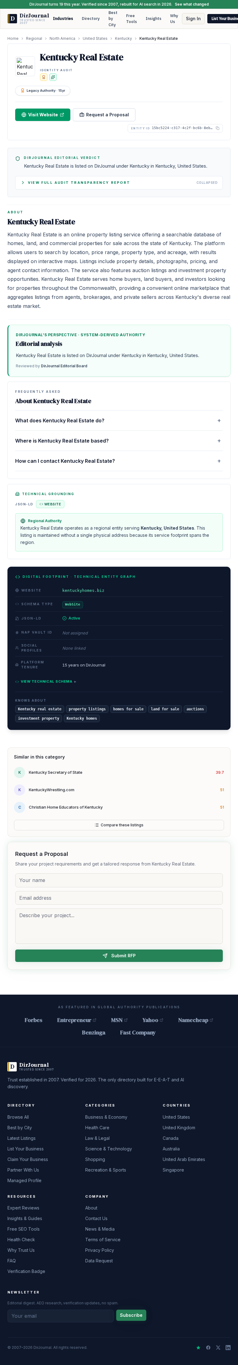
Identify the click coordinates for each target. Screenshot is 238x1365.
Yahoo (150, 1020)
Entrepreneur (74, 1020)
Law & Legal (97, 1138)
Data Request (99, 1260)
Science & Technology (108, 1148)
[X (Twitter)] (218, 1347)
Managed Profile (24, 1180)
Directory (91, 18)
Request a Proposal (107, 114)
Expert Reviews (23, 1207)
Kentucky (123, 38)
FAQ (11, 1260)
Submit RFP (123, 955)
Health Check (21, 1239)
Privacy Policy (99, 1250)
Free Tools (131, 19)
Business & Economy (106, 1117)
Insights (153, 18)
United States (95, 38)
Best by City (112, 18)
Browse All (18, 1117)
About (91, 1207)
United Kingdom (179, 1127)
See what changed (192, 4)
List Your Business (25, 1148)
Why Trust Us (21, 1250)
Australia (171, 1148)
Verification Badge (26, 1271)
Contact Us (96, 1218)
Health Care (97, 1127)
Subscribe (131, 1315)
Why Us (174, 19)
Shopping (95, 1159)
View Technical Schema (48, 681)
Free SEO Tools (23, 1229)
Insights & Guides (24, 1218)
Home (13, 38)
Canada (170, 1138)
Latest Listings (21, 1138)
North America (62, 38)
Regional (34, 38)
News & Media (100, 1229)
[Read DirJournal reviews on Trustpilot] (198, 1347)
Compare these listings (122, 825)
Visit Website (43, 114)
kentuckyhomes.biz (83, 590)
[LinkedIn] (228, 1347)
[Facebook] (208, 1347)
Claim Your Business (27, 1159)
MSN (117, 1020)
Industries (63, 18)
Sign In (193, 18)
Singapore (173, 1169)
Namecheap (193, 1020)
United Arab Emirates (184, 1159)
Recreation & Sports (105, 1169)
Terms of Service (103, 1239)
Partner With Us (23, 1169)
